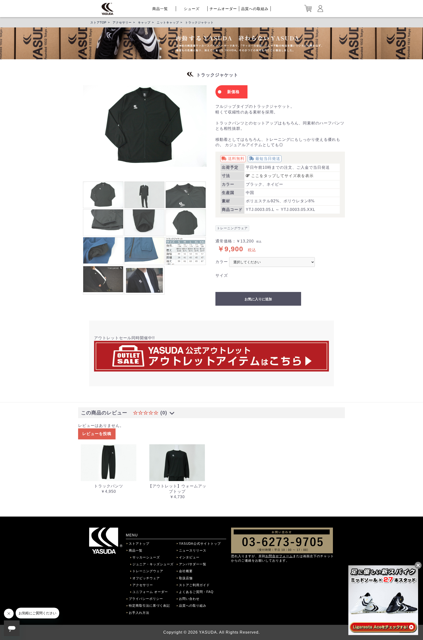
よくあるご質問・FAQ (196, 592)
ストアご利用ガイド (194, 585)
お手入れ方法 (139, 613)
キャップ (144, 22)
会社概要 (186, 571)
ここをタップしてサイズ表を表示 (282, 176)
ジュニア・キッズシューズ (153, 564)
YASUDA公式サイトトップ (200, 543)
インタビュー (189, 557)
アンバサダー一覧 (192, 564)
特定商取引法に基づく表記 (149, 605)
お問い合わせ (189, 599)
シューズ (192, 9)
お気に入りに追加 (258, 299)
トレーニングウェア (147, 571)
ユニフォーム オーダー (150, 592)
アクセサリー (122, 22)
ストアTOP (98, 22)
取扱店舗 (186, 578)
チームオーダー (223, 9)
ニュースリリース (192, 550)
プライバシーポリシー (146, 599)
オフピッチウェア (146, 578)
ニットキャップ (168, 22)
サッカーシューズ (146, 557)
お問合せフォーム (279, 556)
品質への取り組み (192, 605)
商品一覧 (160, 9)
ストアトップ (139, 543)
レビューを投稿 (96, 434)
